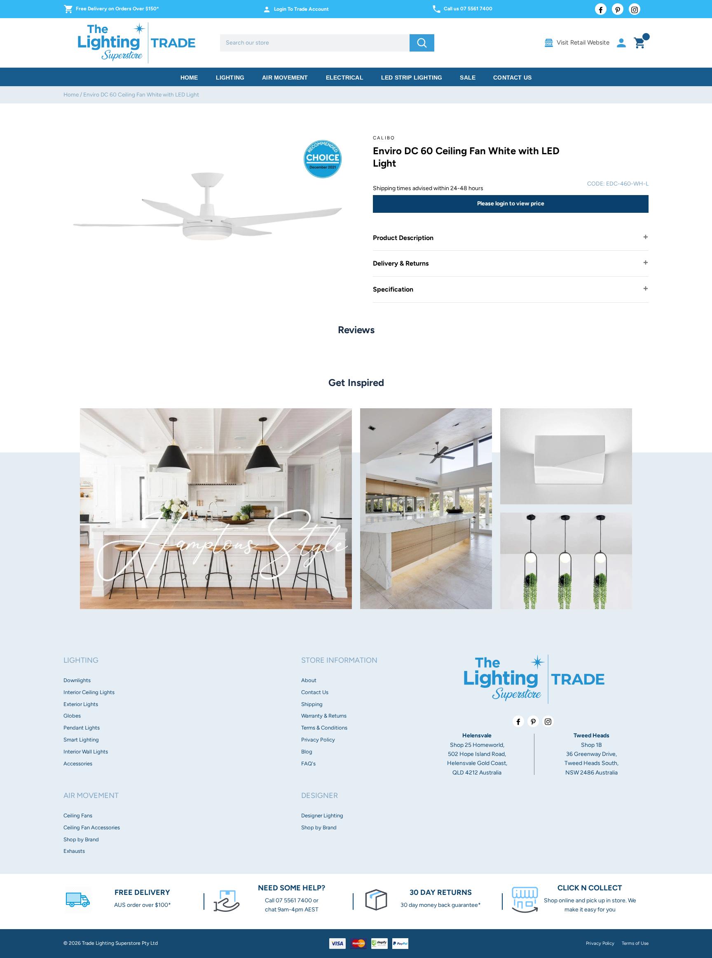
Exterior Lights (80, 704)
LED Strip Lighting (412, 77)
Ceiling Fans (77, 815)
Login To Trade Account (301, 9)
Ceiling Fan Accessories (91, 827)
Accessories (77, 763)
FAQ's (308, 763)
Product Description (403, 238)
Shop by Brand (81, 839)
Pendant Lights (81, 728)
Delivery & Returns (401, 263)
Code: (596, 183)
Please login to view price (510, 203)
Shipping (312, 704)
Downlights (77, 680)
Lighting (230, 77)
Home (189, 77)
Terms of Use (635, 943)
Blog (306, 752)
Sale (467, 77)
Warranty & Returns (324, 716)
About (308, 680)
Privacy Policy (318, 740)
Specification (393, 289)
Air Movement (285, 77)
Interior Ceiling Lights (89, 692)
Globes (72, 716)
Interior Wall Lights (85, 752)
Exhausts (74, 851)
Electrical (344, 77)
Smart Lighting (81, 740)
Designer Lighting (322, 815)
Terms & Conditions (324, 728)
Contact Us (512, 77)
